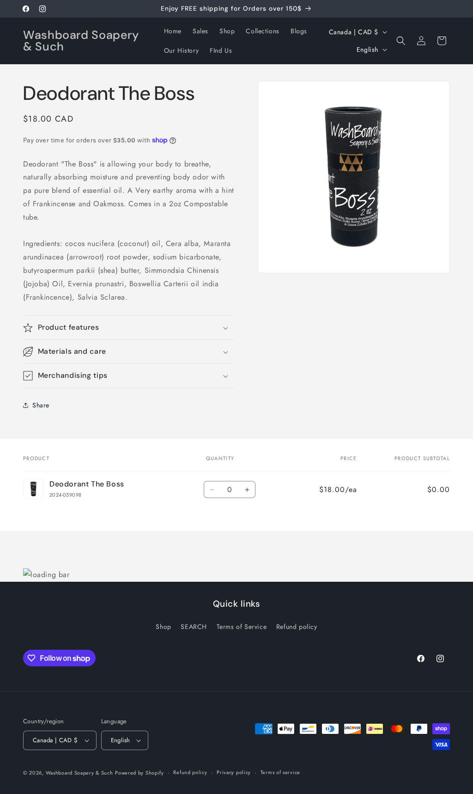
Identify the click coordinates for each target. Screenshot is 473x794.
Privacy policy (234, 772)
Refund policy (296, 626)
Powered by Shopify (139, 772)
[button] (401, 41)
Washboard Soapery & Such (79, 772)
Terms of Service (242, 626)
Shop (163, 626)
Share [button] (40, 405)
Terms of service (280, 772)
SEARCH (194, 626)
